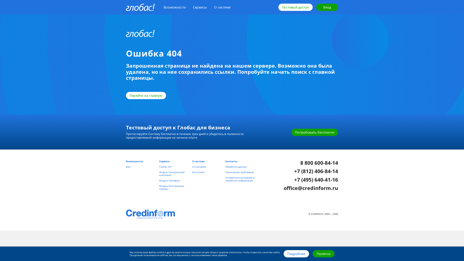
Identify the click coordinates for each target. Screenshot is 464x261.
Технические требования (239, 172)
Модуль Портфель (169, 180)
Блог (128, 166)
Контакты (231, 161)
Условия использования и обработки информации (239, 179)
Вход (327, 7)
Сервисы (200, 7)
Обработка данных (236, 166)
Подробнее (296, 254)
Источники (198, 172)
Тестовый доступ (295, 7)
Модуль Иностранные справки (171, 187)
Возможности (175, 7)
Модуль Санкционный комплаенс (172, 174)
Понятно (323, 254)
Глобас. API (165, 166)
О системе (222, 7)
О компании (199, 166)
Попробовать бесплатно (314, 132)
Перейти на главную (146, 95)
